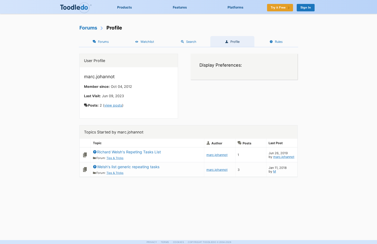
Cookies (178, 242)
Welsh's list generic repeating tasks (128, 166)
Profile (235, 41)
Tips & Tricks (114, 158)
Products (124, 7)
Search (191, 41)
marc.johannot (217, 155)
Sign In (305, 7)
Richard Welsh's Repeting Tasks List (129, 152)
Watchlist (147, 41)
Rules (279, 41)
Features (180, 7)
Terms (165, 242)
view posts (113, 105)
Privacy (152, 242)
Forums (88, 28)
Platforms (235, 7)
